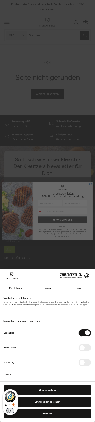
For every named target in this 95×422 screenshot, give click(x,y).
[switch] (10, 410)
